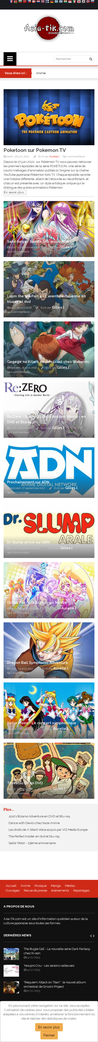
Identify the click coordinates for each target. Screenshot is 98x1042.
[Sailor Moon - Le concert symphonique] (49, 710)
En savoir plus (49, 1027)
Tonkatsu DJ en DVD (25, 783)
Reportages (81, 890)
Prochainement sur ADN (28, 482)
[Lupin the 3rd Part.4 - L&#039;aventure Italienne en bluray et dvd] (49, 289)
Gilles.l (65, 247)
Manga (56, 885)
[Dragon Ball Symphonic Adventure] (49, 650)
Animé (25, 885)
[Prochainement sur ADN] (49, 469)
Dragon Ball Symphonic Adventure (37, 662)
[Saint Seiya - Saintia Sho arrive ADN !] (49, 229)
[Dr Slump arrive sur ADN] (49, 529)
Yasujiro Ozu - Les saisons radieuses (49, 965)
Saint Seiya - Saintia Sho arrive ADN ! (39, 241)
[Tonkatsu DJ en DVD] (49, 770)
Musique (40, 885)
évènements (60, 890)
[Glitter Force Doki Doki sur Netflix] (49, 590)
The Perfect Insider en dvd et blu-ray (34, 836)
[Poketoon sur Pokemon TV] (49, 117)
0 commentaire (75, 156)
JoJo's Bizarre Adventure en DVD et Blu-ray (39, 816)
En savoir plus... (15, 192)
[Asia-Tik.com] (49, 28)
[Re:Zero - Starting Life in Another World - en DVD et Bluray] (49, 409)
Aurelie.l (54, 156)
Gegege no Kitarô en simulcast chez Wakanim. (48, 362)
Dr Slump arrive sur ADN (28, 542)
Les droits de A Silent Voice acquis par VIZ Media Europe (48, 829)
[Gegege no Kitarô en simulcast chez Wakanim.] (49, 349)
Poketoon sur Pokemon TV (35, 150)
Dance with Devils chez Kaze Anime (34, 823)
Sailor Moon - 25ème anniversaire (32, 843)
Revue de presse (35, 890)
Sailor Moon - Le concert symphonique (41, 723)
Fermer (49, 1035)
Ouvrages (13, 890)
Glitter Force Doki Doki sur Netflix (36, 602)
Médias (70, 885)
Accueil (11, 885)
